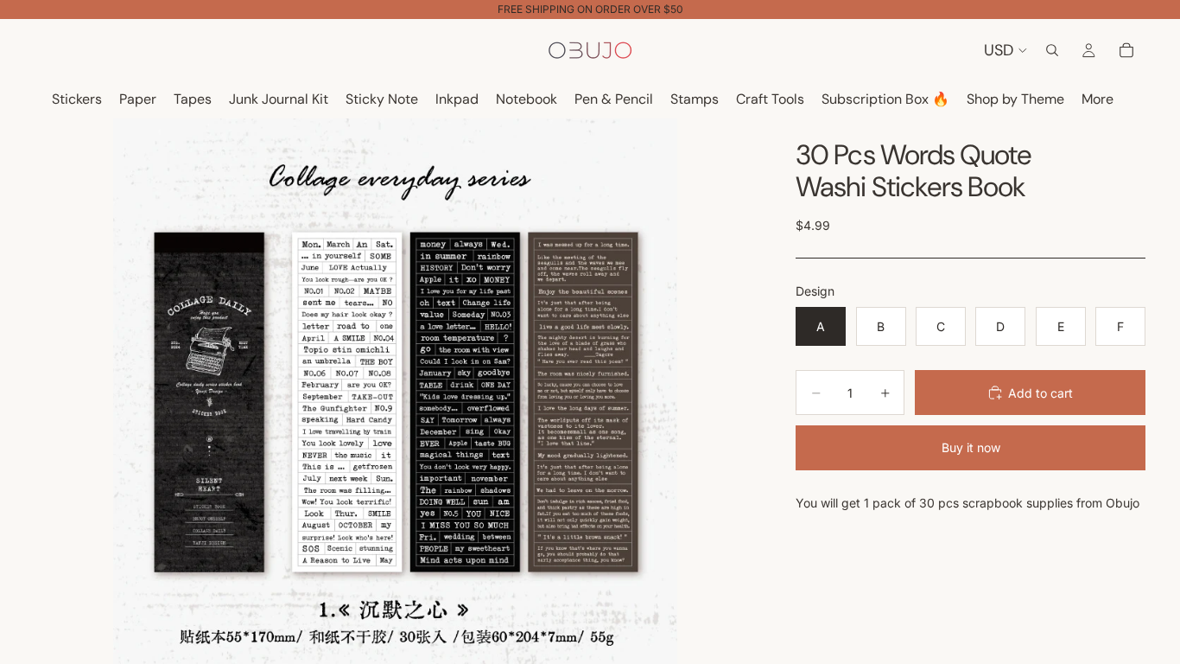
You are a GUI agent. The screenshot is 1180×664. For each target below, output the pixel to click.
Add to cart (1040, 393)
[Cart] (1126, 50)
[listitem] (1097, 100)
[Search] (1052, 50)
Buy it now (971, 447)
